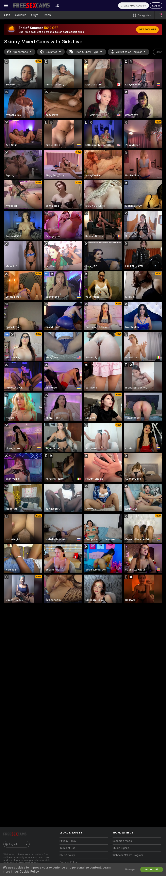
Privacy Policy (68, 841)
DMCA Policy (67, 855)
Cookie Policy (29, 871)
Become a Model (122, 841)
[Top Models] (57, 5)
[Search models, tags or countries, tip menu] (160, 15)
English (13, 844)
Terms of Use (67, 848)
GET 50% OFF (147, 29)
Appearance (20, 51)
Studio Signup (121, 848)
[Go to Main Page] (31, 5)
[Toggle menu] (5, 5)
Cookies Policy (68, 862)
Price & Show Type (86, 51)
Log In (156, 5)
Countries (51, 51)
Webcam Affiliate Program (128, 855)
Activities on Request (129, 51)
